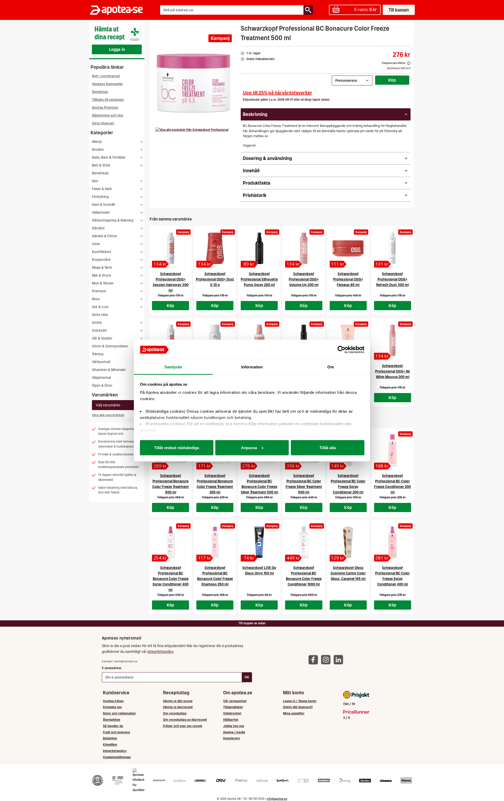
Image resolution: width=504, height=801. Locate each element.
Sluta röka (100, 315)
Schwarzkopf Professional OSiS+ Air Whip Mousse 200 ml (392, 371)
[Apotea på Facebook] (314, 660)
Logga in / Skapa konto (299, 701)
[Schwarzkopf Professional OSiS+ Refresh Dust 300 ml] (392, 248)
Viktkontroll (101, 362)
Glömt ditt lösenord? (298, 707)
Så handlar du (113, 726)
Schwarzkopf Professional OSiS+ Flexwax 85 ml (348, 279)
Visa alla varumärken (108, 415)
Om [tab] (330, 367)
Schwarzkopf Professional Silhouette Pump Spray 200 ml (259, 279)
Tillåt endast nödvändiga (176, 447)
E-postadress (111, 668)
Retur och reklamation (119, 713)
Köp (392, 80)
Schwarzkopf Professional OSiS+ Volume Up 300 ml (304, 279)
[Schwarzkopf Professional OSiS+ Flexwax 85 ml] (348, 248)
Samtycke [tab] (173, 367)
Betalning (110, 738)
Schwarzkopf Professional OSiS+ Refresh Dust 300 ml (392, 279)
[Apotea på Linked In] (339, 660)
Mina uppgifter (293, 713)
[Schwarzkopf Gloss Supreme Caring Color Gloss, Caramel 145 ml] (348, 542)
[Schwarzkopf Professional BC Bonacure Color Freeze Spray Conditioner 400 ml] (170, 542)
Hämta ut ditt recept (177, 701)
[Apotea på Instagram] (327, 660)
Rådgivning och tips (107, 115)
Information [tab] (252, 367)
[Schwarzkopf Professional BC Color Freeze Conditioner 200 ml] (392, 450)
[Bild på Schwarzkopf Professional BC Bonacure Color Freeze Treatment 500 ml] (193, 83)
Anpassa (249, 447)
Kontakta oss (112, 707)
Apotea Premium (105, 107)
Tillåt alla (327, 447)
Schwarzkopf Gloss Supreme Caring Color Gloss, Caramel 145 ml (348, 573)
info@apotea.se (277, 798)
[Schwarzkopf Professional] (191, 130)
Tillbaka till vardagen (108, 100)
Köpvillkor (110, 744)
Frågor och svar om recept (182, 726)
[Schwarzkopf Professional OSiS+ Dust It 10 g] (215, 248)
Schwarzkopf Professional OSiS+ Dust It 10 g (215, 279)
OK (247, 677)
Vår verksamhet (234, 701)
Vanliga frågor (113, 701)
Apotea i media (234, 732)
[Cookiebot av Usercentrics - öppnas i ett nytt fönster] (341, 350)
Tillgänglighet (233, 707)
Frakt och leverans (116, 732)
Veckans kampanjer (107, 84)
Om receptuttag (174, 713)
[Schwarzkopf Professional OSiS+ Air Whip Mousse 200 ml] (392, 340)
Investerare (231, 738)
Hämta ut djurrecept (178, 707)
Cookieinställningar (117, 757)
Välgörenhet (101, 377)
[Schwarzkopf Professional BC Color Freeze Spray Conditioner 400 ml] (392, 542)
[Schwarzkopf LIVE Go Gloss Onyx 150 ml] (259, 542)
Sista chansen (103, 123)
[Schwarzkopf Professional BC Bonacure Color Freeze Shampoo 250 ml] (215, 542)
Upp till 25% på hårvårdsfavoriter (277, 93)
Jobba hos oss (233, 726)
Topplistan (100, 92)
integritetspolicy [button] (161, 651)
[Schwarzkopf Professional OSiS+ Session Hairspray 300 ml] (170, 248)
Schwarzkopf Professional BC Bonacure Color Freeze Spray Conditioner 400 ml (170, 579)
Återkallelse (111, 720)
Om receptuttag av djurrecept (185, 720)
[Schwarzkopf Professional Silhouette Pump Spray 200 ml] (259, 248)
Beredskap (100, 173)
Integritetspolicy (115, 751)
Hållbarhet (230, 720)
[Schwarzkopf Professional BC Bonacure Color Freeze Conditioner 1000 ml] (303, 542)
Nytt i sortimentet (106, 76)
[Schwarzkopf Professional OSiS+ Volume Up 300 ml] (303, 248)
